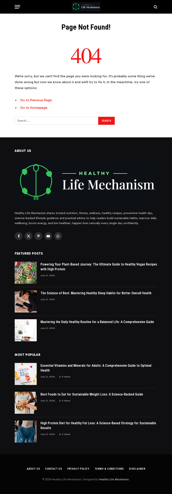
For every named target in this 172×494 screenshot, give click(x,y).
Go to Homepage (33, 107)
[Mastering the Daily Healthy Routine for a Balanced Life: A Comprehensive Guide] (26, 330)
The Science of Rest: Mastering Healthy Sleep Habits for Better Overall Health (95, 293)
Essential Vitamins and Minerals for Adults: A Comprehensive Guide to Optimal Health (95, 368)
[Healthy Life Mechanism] (86, 7)
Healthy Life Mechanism (114, 479)
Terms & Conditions (109, 468)
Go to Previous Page (36, 100)
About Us (33, 468)
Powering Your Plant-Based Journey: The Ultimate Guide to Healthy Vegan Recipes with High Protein (98, 266)
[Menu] (17, 7)
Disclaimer (137, 468)
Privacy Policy (78, 468)
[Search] (155, 7)
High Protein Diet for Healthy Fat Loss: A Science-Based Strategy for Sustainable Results (98, 425)
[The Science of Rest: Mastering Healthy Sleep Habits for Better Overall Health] (26, 301)
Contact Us (53, 468)
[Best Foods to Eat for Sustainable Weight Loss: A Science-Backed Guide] (26, 403)
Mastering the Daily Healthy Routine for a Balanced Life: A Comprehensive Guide (97, 322)
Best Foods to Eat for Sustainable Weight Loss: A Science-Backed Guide (91, 394)
